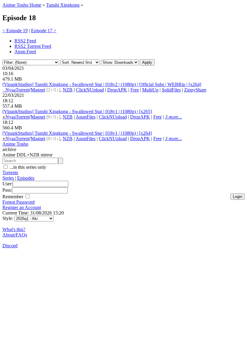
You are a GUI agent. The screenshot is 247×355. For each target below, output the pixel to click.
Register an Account (21, 207)
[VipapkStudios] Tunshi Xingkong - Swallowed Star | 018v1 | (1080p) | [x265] (77, 111)
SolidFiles (171, 89)
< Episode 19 (15, 30)
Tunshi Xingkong (63, 5)
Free (134, 89)
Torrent (23, 89)
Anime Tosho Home (21, 5)
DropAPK (117, 89)
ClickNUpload (90, 89)
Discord (9, 245)
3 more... (173, 116)
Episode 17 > (43, 30)
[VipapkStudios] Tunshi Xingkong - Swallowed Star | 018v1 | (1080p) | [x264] (77, 133)
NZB (68, 89)
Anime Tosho (15, 144)
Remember (13, 196)
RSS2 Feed (25, 40)
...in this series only (27, 167)
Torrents (10, 172)
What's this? (13, 229)
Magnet (38, 89)
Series (8, 178)
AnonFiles (85, 116)
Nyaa (9, 89)
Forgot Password (18, 202)
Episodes (25, 178)
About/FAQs (14, 234)
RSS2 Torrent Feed (32, 46)
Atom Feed (25, 51)
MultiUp (150, 89)
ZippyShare (195, 89)
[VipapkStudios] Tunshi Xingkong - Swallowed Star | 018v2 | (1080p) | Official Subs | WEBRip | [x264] (101, 84)
